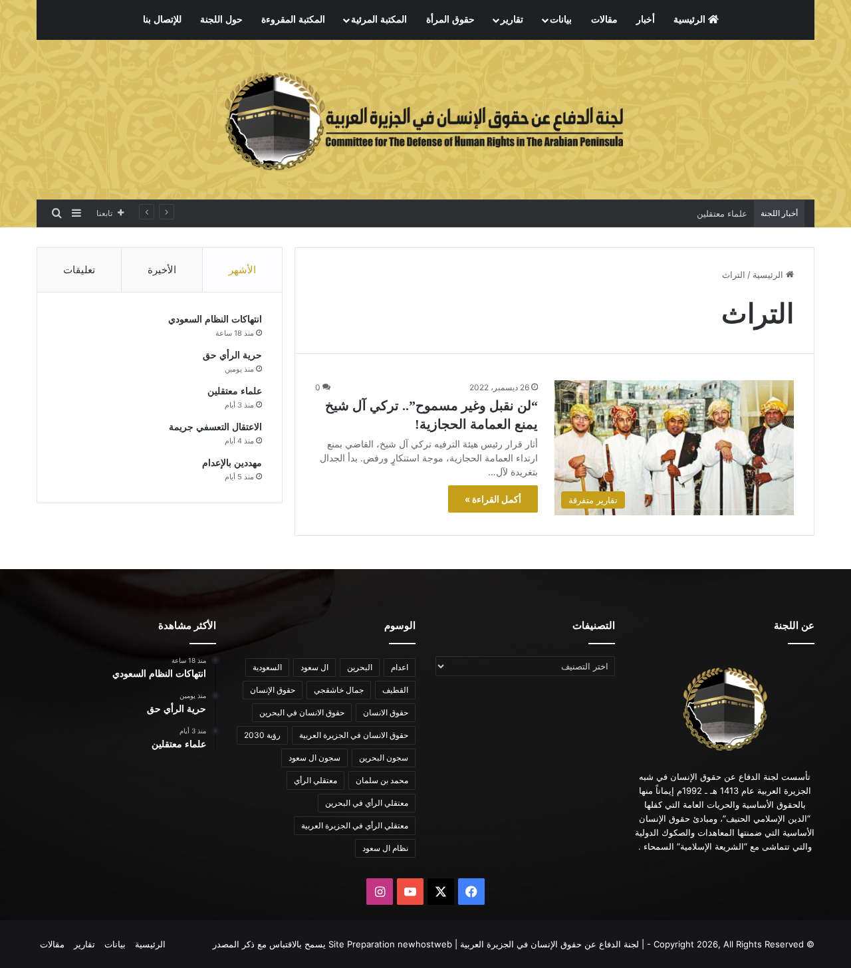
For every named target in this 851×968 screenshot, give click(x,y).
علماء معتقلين (722, 213)
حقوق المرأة (450, 20)
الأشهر (242, 269)
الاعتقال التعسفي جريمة (215, 427)
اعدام (399, 667)
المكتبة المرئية (379, 20)
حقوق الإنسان (272, 690)
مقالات (604, 20)
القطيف (395, 690)
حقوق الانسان (385, 712)
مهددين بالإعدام (232, 463)
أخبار (645, 20)
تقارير (512, 20)
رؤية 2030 (262, 735)
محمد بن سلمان (382, 780)
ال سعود (314, 667)
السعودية (267, 667)
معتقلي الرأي (315, 780)
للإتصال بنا (162, 20)
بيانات (561, 20)
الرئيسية (690, 20)
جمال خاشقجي (339, 690)
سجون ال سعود (314, 758)
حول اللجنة (221, 20)
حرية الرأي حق (232, 355)
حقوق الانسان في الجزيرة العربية (353, 735)
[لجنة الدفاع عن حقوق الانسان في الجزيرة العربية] (425, 119)
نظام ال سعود (385, 848)
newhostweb (425, 944)
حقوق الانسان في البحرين (301, 712)
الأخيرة (162, 269)
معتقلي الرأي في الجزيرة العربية (354, 825)
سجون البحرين (383, 758)
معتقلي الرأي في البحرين (366, 803)
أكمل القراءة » (493, 499)
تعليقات (79, 269)
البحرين (359, 667)
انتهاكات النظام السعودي (215, 319)
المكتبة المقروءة (293, 20)
